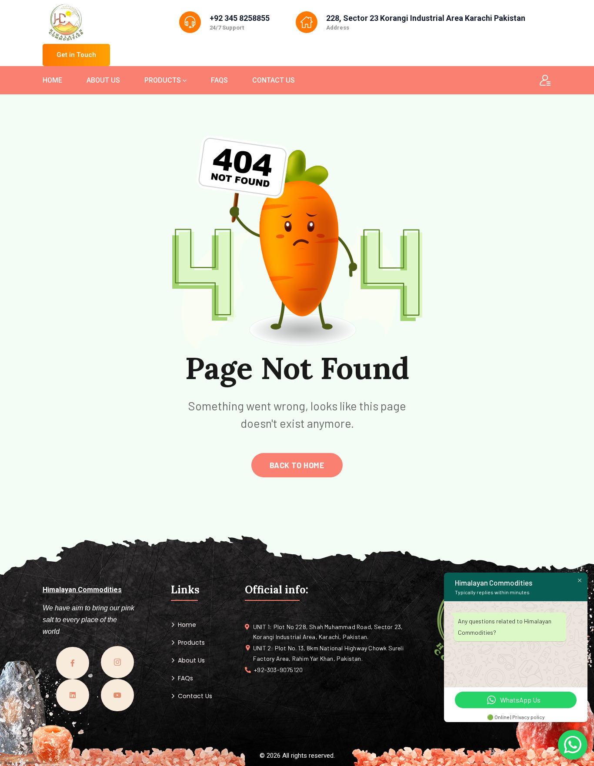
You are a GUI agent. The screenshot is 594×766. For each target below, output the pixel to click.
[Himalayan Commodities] (66, 23)
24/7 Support (227, 27)
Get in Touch (76, 55)
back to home (297, 465)
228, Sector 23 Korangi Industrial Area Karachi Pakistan (425, 18)
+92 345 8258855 (240, 18)
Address (337, 27)
